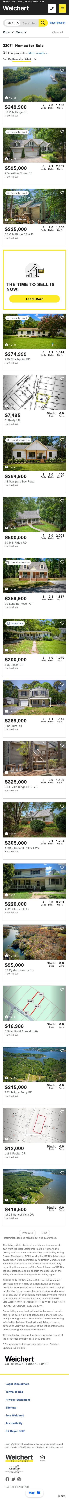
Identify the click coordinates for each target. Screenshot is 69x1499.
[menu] (62, 8)
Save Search (57, 23)
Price (6, 32)
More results (37, 53)
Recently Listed (21, 59)
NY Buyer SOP (15, 1431)
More (19, 32)
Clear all (57, 32)
